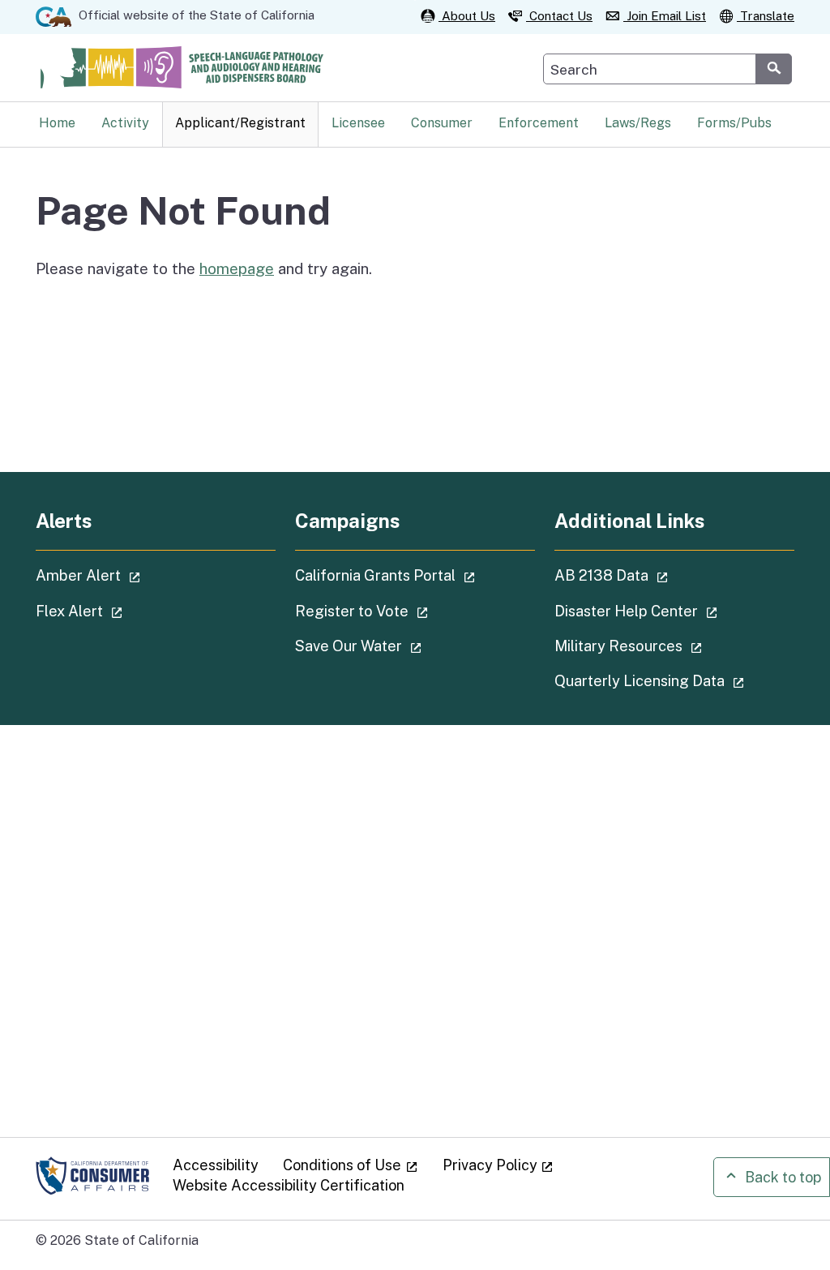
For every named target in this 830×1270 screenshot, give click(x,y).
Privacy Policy (498, 1164)
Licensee (358, 123)
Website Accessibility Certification (288, 1185)
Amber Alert (134, 575)
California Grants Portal (415, 575)
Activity (125, 123)
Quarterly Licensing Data (674, 680)
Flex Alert (125, 611)
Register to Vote (407, 611)
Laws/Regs (638, 123)
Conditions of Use (350, 1164)
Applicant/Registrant (240, 123)
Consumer (442, 123)
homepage (236, 268)
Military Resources (674, 645)
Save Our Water (404, 645)
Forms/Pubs (734, 123)
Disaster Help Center (674, 611)
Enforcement (538, 123)
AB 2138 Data (656, 575)
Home (57, 123)
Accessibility (216, 1164)
